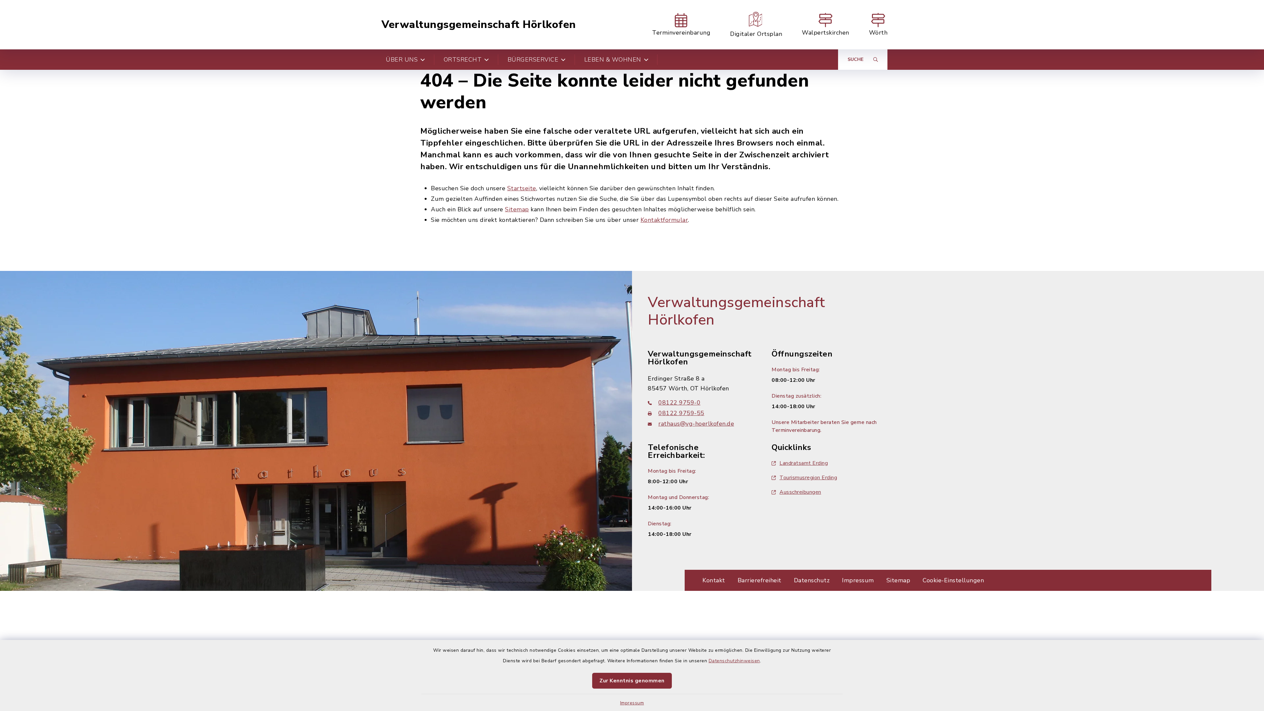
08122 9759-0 (679, 403)
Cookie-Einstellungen (953, 580)
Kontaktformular (664, 220)
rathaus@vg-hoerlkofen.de (696, 424)
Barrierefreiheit (759, 580)
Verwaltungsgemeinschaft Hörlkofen (479, 24)
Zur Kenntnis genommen (632, 680)
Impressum (632, 703)
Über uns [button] (402, 60)
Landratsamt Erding (803, 463)
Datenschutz (812, 580)
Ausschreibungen (800, 492)
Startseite (521, 188)
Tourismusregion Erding (808, 477)
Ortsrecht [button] (463, 60)
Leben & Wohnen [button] (612, 60)
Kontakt (713, 580)
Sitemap (517, 209)
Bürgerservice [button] (533, 60)
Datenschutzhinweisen (734, 661)
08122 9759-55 (681, 413)
